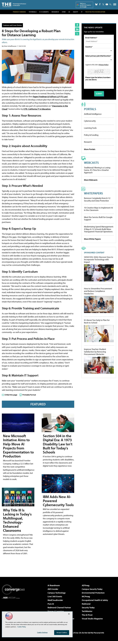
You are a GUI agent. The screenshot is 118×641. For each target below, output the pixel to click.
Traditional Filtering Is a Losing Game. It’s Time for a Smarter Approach (97, 170)
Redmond (86, 603)
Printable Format (29, 395)
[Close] (68, 613)
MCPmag (86, 596)
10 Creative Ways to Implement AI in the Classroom (98, 209)
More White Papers (92, 239)
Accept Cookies (62, 632)
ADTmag (85, 585)
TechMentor (87, 611)
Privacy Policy (103, 65)
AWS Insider (53, 589)
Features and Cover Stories (12, 25)
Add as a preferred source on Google (85, 5)
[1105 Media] (13, 610)
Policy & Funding (91, 135)
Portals (90, 109)
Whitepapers (93, 193)
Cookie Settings (42, 632)
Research (55, 12)
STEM (64, 12)
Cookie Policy (21, 627)
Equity (75, 12)
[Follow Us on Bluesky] (96, 4)
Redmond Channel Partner (59, 607)
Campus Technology (57, 592)
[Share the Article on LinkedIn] (77, 29)
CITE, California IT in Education (37, 109)
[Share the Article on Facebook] (77, 25)
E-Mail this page (11, 395)
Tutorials (33, 12)
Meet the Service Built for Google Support (98, 218)
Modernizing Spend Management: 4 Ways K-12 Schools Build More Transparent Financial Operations (99, 229)
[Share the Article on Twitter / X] (77, 33)
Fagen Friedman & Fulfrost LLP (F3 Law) (50, 96)
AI (69, 12)
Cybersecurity (90, 121)
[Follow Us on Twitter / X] (103, 4)
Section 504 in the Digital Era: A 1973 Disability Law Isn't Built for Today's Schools (57, 443)
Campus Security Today (92, 589)
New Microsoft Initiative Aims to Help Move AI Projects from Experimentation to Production (18, 445)
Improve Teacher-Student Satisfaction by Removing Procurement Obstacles (95, 351)
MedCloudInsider (55, 600)
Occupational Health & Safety (95, 600)
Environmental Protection (93, 592)
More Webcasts (90, 180)
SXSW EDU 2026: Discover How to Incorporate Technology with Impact (98, 259)
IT (81, 12)
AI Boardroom (54, 585)
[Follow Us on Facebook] (100, 4)
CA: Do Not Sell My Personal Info (91, 633)
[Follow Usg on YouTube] (107, 4)
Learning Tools (90, 128)
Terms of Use (73, 633)
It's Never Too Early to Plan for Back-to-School (97, 321)
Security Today (88, 607)
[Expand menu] (115, 4)
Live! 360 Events (55, 596)
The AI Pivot (87, 615)
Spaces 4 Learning (56, 611)
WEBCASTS (91, 162)
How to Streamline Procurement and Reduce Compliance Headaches (98, 291)
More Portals (89, 149)
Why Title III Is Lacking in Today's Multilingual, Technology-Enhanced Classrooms (17, 520)
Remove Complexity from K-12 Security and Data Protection (97, 199)
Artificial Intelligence (93, 114)
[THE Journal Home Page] (14, 4)
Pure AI (51, 603)
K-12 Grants (44, 12)
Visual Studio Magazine (92, 618)
